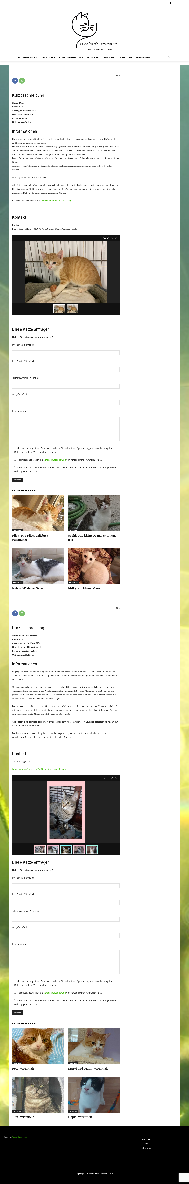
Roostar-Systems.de (19, 1137)
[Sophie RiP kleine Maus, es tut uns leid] (94, 513)
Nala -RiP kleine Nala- (27, 588)
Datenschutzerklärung (54, 459)
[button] (169, 57)
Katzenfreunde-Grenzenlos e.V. (100, 1174)
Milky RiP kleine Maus (84, 588)
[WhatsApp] (22, 81)
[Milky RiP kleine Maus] (94, 566)
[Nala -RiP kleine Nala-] (38, 566)
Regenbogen (17, 530)
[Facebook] (170, 3)
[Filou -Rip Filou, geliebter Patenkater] (38, 513)
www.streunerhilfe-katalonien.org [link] (55, 200)
